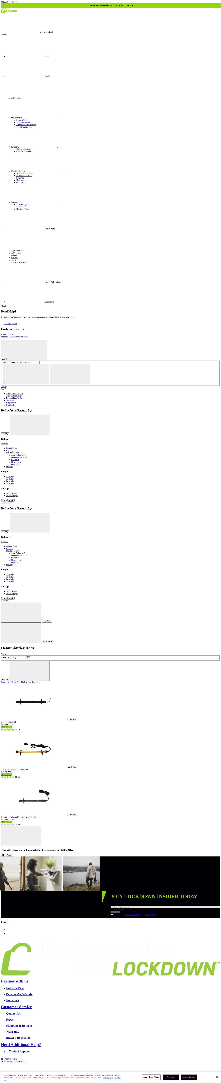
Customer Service (16, 1006)
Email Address (118, 909)
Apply (11, 500)
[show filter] (21, 633)
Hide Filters (47, 621)
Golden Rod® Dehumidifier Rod (14, 769)
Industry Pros (15, 988)
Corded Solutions (23, 149)
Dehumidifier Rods (24, 175)
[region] (110, 1077)
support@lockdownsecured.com (14, 337)
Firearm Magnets (23, 122)
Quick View (72, 720)
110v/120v (12, 495)
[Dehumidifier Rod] (34, 719)
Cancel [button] (9, 855)
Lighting (15, 147)
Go (28, 658)
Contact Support (10, 323)
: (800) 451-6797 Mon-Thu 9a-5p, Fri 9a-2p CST (14, 1060)
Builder (14, 255)
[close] (70, 374)
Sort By (5, 601)
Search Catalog (9, 362)
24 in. (10, 481)
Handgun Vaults (22, 209)
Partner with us (14, 981)
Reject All (171, 1077)
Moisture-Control (18, 171)
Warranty (12, 1031)
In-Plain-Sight (22, 204)
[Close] (217, 1077)
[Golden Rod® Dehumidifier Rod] (34, 767)
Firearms (14, 258)
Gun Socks (20, 182)
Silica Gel (20, 178)
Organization (16, 118)
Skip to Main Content (9, 2)
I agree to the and (135, 915)
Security (14, 202)
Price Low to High (8, 682)
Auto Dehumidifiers (24, 173)
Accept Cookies (189, 1077)
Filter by (5, 434)
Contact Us (13, 1013)
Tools (13, 260)
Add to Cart (6, 727)
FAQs (10, 1019)
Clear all (4, 500)
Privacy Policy (151, 915)
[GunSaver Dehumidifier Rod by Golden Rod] (34, 814)
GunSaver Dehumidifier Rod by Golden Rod (19, 817)
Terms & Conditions (133, 915)
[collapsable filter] (21, 612)
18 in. (10, 479)
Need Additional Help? (21, 1044)
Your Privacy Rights (151, 1077)
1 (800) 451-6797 (87, 1070)
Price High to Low (24, 682)
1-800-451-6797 (7, 334)
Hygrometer (21, 180)
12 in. (10, 476)
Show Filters (6, 503)
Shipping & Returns (19, 1025)
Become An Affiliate (19, 994)
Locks (18, 207)
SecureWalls (21, 120)
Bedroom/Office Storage (26, 125)
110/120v (11, 493)
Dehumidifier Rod (8, 722)
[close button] (30, 425)
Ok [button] (3, 855)
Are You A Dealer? (19, 262)
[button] (21, 836)
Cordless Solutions (23, 151)
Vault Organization (24, 127)
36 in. (10, 483)
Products (4, 444)
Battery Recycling (18, 1037)
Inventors (12, 1000)
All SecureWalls (17, 251)
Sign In (4, 306)
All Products (16, 98)
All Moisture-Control (14, 393)
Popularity (36, 682)
